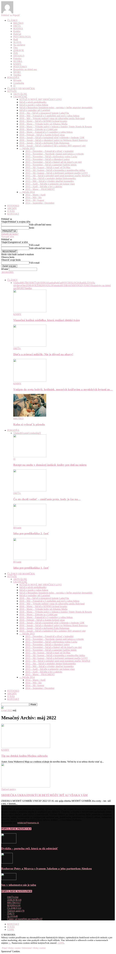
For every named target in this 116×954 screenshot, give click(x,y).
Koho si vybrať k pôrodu (29, 424)
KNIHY (17, 64)
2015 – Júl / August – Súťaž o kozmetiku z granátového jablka (55, 170)
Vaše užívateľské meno (40, 224)
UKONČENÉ (20, 96)
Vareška (17, 75)
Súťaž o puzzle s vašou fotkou (33, 105)
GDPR (10, 929)
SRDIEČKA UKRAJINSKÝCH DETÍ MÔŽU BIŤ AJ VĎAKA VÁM (44, 795)
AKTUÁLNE (20, 94)
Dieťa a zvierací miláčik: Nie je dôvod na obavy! (43, 354)
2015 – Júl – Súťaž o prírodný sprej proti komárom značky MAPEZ (57, 175)
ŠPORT (17, 72)
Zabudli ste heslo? (9, 234)
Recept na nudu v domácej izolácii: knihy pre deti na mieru (50, 464)
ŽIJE (15, 53)
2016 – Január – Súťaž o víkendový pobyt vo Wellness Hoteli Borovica (53, 140)
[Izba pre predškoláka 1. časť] (29, 559)
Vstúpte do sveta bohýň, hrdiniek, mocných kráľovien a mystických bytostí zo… (63, 389)
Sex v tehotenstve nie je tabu (18, 884)
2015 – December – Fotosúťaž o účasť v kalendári (49, 151)
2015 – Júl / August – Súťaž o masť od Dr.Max (47, 167)
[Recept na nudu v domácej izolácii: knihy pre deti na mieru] (29, 456)
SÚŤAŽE (12, 91)
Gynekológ (18, 83)
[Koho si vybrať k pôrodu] (29, 415)
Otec (15, 47)
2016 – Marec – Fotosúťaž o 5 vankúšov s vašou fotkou (46, 132)
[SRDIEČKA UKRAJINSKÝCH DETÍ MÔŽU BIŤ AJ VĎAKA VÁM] (25, 786)
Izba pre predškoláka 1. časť (31, 567)
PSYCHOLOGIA (22, 36)
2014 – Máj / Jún (33, 197)
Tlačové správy (8, 789)
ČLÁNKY (12, 20)
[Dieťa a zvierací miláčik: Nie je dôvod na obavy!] (29, 345)
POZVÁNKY (20, 66)
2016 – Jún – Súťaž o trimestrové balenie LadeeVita (44, 113)
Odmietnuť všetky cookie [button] (34, 948)
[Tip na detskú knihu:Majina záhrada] (25, 747)
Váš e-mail (34, 245)
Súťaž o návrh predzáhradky (33, 102)
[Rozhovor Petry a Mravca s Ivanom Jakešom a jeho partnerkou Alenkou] (7, 862)
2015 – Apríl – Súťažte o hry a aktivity (43, 186)
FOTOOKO (13, 205)
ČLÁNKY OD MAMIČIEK (21, 88)
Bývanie (17, 80)
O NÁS (11, 211)
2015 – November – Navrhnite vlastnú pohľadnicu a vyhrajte (54, 154)
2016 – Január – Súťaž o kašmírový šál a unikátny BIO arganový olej (52, 145)
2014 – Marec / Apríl (35, 194)
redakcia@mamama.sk (28, 822)
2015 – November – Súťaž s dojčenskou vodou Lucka (51, 156)
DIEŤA (17, 26)
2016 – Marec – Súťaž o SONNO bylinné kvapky (43, 121)
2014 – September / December (39, 203)
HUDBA (17, 61)
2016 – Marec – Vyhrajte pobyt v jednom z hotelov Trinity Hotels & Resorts (55, 126)
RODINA (18, 28)
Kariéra (16, 31)
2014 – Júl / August (34, 200)
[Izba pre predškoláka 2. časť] (29, 525)
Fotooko (17, 58)
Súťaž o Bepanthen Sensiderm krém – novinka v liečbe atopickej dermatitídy (55, 107)
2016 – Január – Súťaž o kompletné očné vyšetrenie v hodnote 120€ (51, 137)
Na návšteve (19, 45)
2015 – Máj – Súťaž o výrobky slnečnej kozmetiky (49, 181)
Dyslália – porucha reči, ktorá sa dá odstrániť (29, 848)
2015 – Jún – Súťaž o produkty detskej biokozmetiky (50, 178)
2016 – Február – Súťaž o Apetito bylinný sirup (42, 135)
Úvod (4, 710)
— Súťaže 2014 (27, 192)
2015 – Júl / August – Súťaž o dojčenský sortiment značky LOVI (56, 173)
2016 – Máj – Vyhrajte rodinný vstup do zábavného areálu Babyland (52, 118)
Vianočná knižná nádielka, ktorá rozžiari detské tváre (46, 320)
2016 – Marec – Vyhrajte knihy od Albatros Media (43, 124)
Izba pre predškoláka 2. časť (31, 533)
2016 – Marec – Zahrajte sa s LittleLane (38, 129)
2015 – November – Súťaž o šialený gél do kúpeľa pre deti (53, 162)
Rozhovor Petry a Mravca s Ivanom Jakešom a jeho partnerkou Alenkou (46, 868)
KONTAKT (13, 214)
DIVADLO (18, 55)
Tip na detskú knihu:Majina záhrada (24, 755)
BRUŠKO (18, 23)
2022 (9, 710)
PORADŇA (13, 77)
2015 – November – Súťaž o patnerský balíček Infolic (51, 164)
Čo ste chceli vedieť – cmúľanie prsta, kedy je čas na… (47, 499)
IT (14, 85)
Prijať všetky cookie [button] (11, 948)
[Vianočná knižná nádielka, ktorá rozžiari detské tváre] (29, 311)
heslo (31, 227)
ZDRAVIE (18, 50)
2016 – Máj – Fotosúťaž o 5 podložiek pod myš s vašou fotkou (49, 115)
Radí (15, 39)
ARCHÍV (12, 208)
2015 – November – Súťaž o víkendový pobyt (47, 159)
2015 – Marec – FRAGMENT (40, 189)
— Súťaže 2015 (27, 148)
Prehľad (17, 34)
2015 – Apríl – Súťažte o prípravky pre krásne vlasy (50, 184)
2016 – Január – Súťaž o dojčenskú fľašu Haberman (44, 143)
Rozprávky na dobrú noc (25, 69)
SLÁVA (17, 42)
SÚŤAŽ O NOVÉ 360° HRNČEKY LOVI (40, 99)
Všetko (16, 282)
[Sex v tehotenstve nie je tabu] (8, 879)
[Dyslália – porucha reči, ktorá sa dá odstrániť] (8, 842)
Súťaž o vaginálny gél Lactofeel (34, 110)
